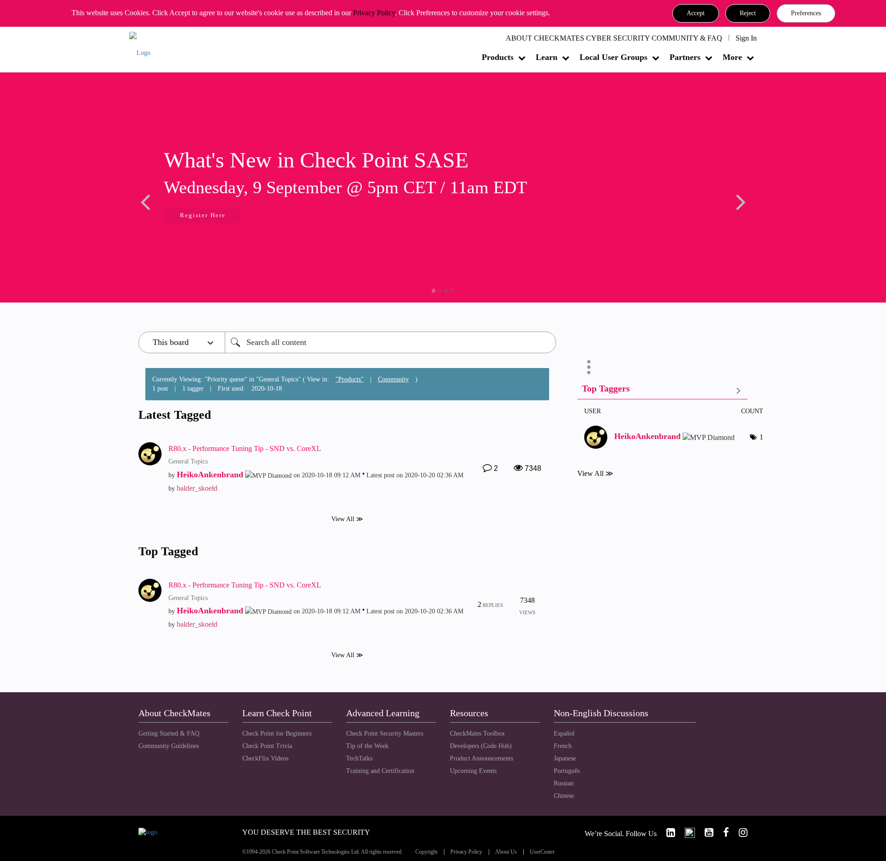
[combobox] (390, 342)
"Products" (349, 379)
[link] (667, 832)
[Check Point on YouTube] (705, 832)
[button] (695, 13)
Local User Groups (613, 57)
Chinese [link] (564, 795)
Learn (546, 57)
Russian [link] (564, 783)
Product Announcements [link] (481, 758)
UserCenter (542, 852)
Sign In (746, 38)
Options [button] (588, 367)
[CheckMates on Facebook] (722, 832)
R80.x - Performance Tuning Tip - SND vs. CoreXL (244, 448)
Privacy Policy (374, 13)
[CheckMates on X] (686, 832)
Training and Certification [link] (380, 770)
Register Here (203, 215)
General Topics (188, 461)
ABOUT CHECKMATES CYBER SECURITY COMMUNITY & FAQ (614, 38)
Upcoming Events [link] (473, 770)
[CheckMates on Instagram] (739, 832)
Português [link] (567, 770)
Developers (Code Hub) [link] (481, 745)
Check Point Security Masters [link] (384, 733)
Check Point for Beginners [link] (276, 733)
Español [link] (564, 733)
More (732, 57)
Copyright (426, 852)
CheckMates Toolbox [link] (477, 733)
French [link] (563, 745)
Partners (685, 57)
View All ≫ (347, 518)
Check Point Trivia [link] (267, 745)
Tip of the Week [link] (367, 745)
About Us (506, 852)
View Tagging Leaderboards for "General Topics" (662, 390)
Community (393, 379)
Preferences (806, 13)
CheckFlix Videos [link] (265, 758)
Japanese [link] (565, 758)
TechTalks (359, 758)
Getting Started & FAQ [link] (168, 733)
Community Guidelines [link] (168, 745)
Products (498, 57)
